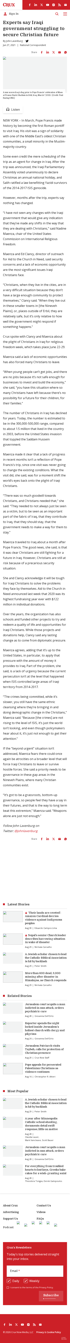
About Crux (10, 1205)
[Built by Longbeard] (64, 1338)
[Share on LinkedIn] (48, 52)
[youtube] (48, 5)
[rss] (60, 5)
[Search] (57, 14)
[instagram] (54, 5)
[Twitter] (27, 41)
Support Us (10, 1218)
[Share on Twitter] (54, 52)
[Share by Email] (60, 52)
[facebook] (30, 5)
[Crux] (9, 5)
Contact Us (44, 1205)
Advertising (11, 1212)
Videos (41, 1212)
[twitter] (42, 5)
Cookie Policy (54, 1332)
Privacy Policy (46, 1287)
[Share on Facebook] (42, 52)
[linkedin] (36, 5)
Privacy (40, 1332)
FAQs (40, 1218)
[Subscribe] (66, 5)
